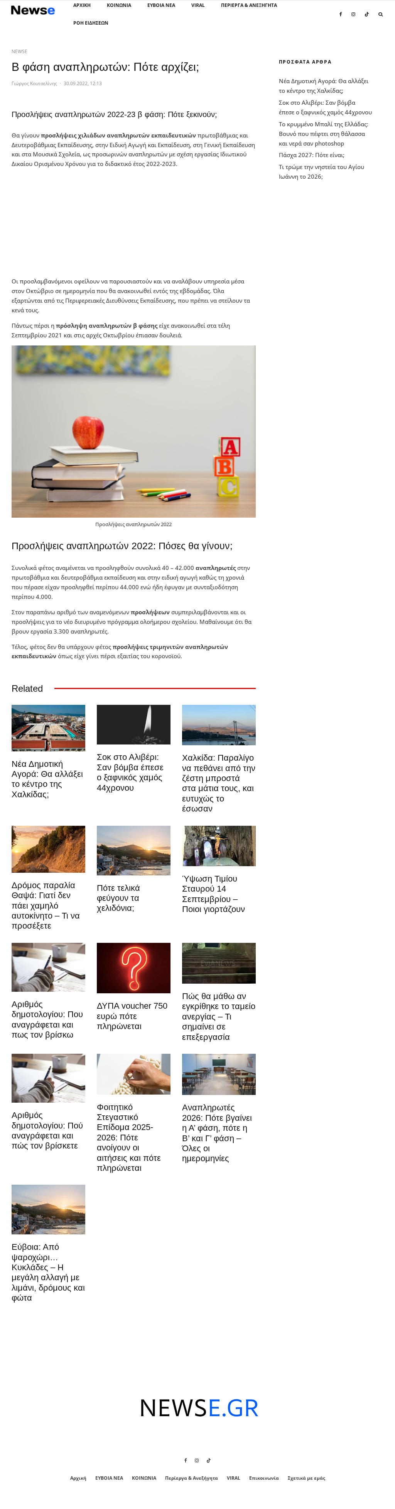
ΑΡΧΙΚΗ (82, 5)
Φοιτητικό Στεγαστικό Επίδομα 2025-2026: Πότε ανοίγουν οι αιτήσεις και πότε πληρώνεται (129, 1137)
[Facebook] (341, 18)
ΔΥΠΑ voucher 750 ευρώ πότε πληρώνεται (132, 1016)
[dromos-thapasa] (48, 849)
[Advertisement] (69, 222)
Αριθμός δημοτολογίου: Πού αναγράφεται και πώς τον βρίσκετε (47, 1130)
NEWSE (19, 51)
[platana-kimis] (133, 850)
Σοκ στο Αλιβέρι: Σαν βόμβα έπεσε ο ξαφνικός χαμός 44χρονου (130, 772)
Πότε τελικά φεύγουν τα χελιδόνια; (118, 898)
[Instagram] (353, 18)
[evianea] (219, 963)
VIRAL (198, 5)
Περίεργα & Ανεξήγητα (249, 5)
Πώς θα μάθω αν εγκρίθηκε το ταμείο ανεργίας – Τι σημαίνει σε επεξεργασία (218, 1016)
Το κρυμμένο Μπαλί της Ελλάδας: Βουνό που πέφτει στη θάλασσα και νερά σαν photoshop (323, 133)
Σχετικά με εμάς (306, 1478)
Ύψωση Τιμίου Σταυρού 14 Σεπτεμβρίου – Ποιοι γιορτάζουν (213, 894)
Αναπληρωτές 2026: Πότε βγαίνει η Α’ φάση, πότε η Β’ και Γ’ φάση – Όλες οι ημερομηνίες (217, 1133)
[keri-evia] (133, 724)
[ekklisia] (219, 846)
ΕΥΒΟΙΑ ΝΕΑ (161, 5)
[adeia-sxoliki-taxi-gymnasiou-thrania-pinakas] (219, 1074)
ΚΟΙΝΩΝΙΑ (119, 5)
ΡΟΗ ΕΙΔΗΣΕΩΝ (90, 23)
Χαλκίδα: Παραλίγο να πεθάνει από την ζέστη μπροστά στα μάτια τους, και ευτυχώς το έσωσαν (218, 783)
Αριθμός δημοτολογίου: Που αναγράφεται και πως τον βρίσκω (47, 1019)
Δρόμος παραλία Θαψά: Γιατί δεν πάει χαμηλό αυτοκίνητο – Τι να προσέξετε (46, 905)
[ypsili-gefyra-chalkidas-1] (219, 725)
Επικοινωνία (264, 1478)
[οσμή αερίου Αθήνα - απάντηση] (133, 968)
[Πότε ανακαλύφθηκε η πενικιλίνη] (133, 1074)
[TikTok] (367, 18)
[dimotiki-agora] (48, 728)
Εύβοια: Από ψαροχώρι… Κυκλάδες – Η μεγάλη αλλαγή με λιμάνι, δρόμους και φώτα (48, 1272)
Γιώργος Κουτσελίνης (34, 83)
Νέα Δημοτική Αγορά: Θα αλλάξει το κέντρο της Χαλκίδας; (47, 779)
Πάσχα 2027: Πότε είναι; (311, 155)
